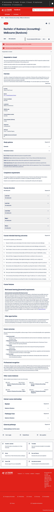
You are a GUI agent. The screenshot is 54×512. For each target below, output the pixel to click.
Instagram (37, 473)
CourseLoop (50, 510)
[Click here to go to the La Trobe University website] (7, 10)
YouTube (27, 473)
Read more (47, 83)
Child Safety (21, 496)
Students (23, 2)
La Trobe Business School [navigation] (10, 95)
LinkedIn (32, 473)
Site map (38, 496)
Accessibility (46, 496)
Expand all (47, 142)
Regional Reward (42, 309)
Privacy (13, 503)
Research (30, 2)
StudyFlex (17, 2)
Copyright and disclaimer (37, 503)
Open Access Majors (8, 2)
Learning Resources (18, 4)
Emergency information (10, 496)
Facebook (20, 473)
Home (2, 17)
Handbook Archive (7, 4)
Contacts (30, 496)
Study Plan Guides (38, 2)
